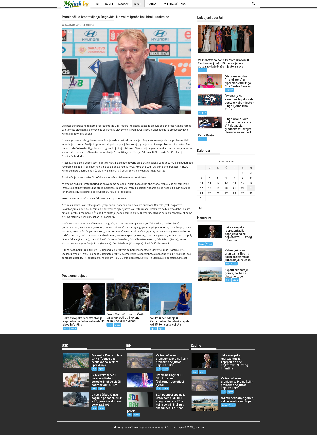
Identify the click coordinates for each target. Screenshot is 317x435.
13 (226, 182)
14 (234, 182)
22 (242, 188)
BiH (98, 3)
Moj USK (90, 24)
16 (250, 182)
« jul (199, 207)
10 (201, 182)
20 (226, 188)
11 (209, 182)
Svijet (109, 3)
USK (94, 368)
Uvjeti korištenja (174, 3)
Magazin (123, 3)
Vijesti (73, 328)
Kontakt (152, 3)
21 (234, 188)
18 (209, 188)
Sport (138, 3)
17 (201, 188)
